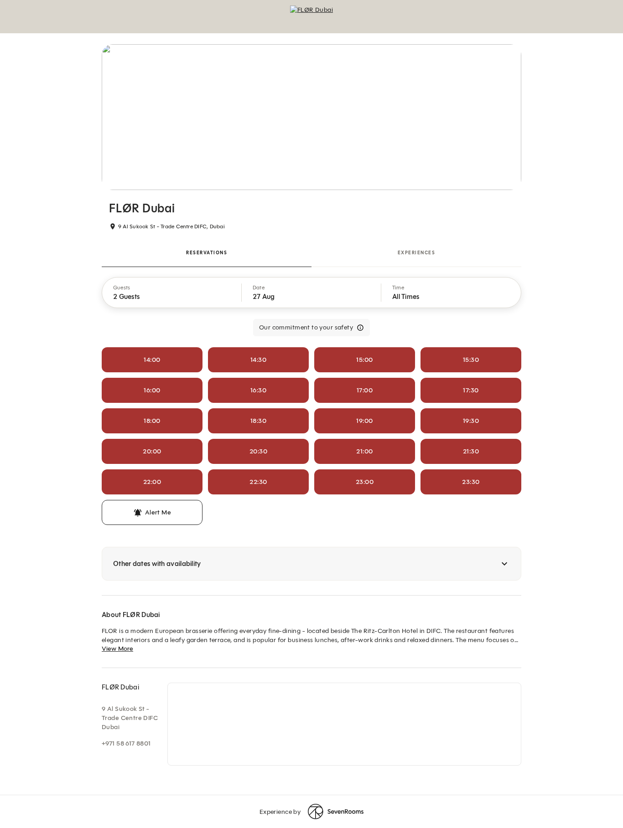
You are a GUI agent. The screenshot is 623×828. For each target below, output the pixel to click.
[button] (172, 293)
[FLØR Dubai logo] (311, 16)
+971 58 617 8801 (126, 743)
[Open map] (344, 724)
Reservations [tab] (206, 253)
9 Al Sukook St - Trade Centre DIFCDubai (130, 718)
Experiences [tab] (417, 253)
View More (117, 649)
